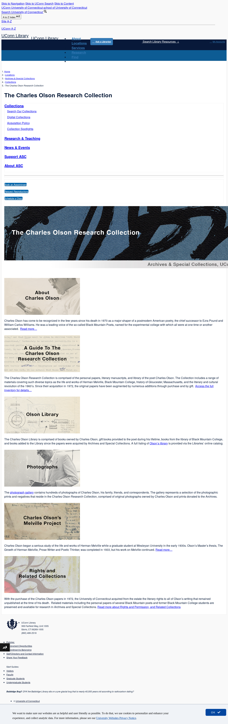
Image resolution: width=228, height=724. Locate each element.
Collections (10, 81)
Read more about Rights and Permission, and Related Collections (139, 607)
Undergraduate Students (18, 682)
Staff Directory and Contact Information (25, 653)
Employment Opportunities (19, 645)
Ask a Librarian (103, 41)
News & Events (17, 147)
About (76, 38)
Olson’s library (159, 443)
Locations (79, 43)
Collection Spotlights (20, 129)
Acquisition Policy (18, 123)
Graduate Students (15, 678)
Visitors (10, 670)
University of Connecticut (28, 700)
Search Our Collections (22, 111)
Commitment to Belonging (19, 649)
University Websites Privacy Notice (116, 718)
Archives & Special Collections (20, 78)
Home (7, 71)
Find (75, 57)
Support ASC (15, 156)
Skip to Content (64, 3)
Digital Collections (18, 117)
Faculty (9, 674)
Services (78, 48)
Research (79, 52)
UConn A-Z (8, 28)
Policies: (10, 642)
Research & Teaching (22, 138)
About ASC (13, 165)
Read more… (28, 329)
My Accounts (219, 41)
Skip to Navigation (13, 3)
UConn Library (14, 35)
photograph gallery (22, 492)
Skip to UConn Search (39, 3)
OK (213, 712)
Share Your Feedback (16, 657)
